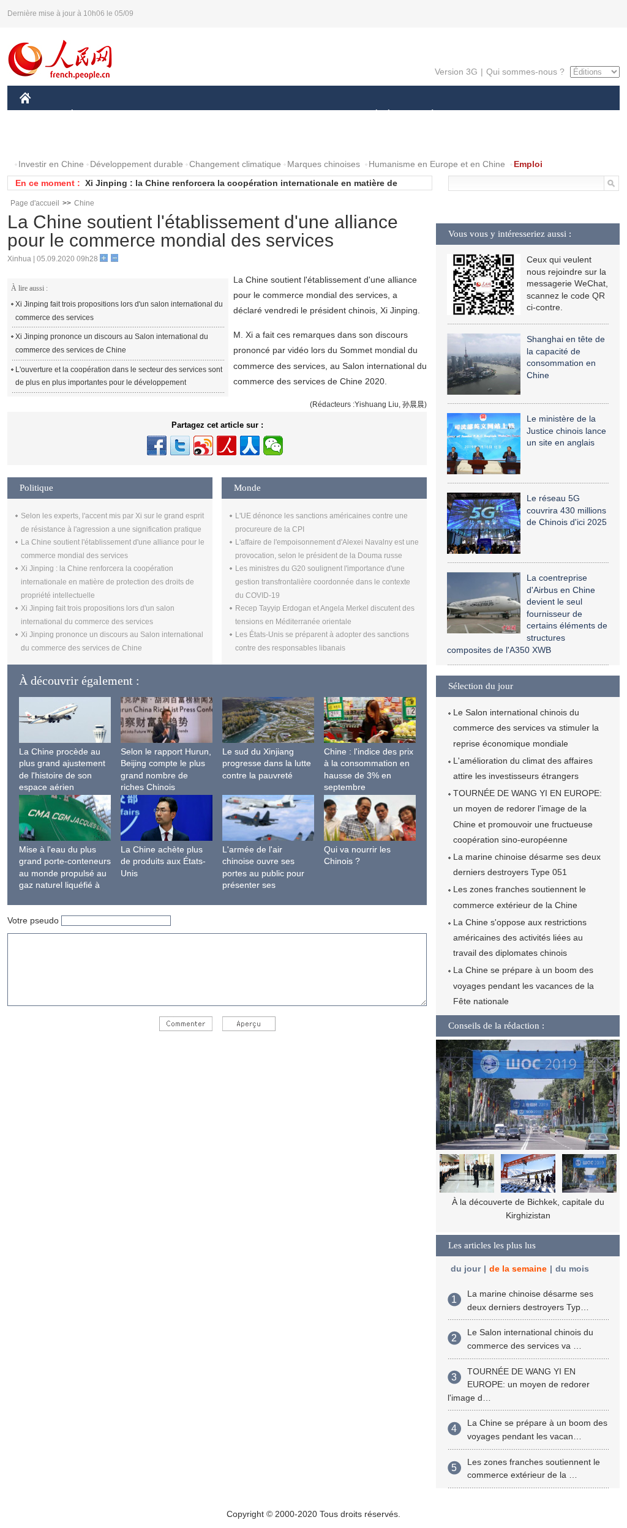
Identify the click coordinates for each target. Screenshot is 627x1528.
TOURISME (528, 115)
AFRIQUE (204, 115)
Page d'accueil (34, 203)
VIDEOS (148, 140)
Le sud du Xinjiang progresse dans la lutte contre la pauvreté (266, 763)
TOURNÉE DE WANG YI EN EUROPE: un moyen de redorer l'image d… (519, 1384)
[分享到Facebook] (157, 445)
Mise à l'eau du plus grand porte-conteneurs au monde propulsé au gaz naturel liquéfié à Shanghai (65, 873)
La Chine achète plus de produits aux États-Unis (163, 861)
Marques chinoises (323, 164)
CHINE (41, 115)
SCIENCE (259, 115)
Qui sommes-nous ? (525, 71)
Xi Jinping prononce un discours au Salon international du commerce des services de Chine (111, 343)
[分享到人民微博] (226, 445)
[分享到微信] (273, 445)
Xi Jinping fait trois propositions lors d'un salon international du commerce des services (119, 311)
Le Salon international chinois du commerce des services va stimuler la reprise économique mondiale (526, 727)
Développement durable (136, 164)
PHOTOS (98, 140)
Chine (84, 203)
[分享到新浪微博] (203, 445)
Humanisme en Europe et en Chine (437, 164)
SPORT (475, 115)
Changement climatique (235, 164)
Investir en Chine (51, 164)
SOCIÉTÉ (370, 115)
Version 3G (456, 71)
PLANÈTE (426, 115)
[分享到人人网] (250, 445)
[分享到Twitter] (180, 445)
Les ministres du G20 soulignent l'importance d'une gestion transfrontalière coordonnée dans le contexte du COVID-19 (322, 581)
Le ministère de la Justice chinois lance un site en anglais (566, 430)
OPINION (46, 140)
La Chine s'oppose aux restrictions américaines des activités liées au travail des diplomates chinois (520, 937)
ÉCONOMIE (95, 115)
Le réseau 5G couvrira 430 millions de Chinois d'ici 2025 (567, 510)
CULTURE (315, 115)
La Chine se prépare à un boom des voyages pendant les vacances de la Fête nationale (523, 985)
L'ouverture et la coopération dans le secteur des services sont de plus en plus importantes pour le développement (118, 376)
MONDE (151, 115)
